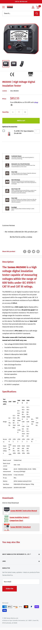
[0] (37, 7)
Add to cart (21, 121)
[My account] (33, 7)
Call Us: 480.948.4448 (21, 1)
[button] (21, 236)
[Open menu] (3, 7)
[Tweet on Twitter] (33, 251)
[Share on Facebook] (24, 251)
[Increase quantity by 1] (25, 112)
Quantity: (5, 112)
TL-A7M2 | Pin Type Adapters (24, 131)
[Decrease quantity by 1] (12, 112)
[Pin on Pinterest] (29, 251)
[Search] (37, 13)
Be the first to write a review (21, 237)
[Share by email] (38, 251)
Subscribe (9, 589)
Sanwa (4, 91)
